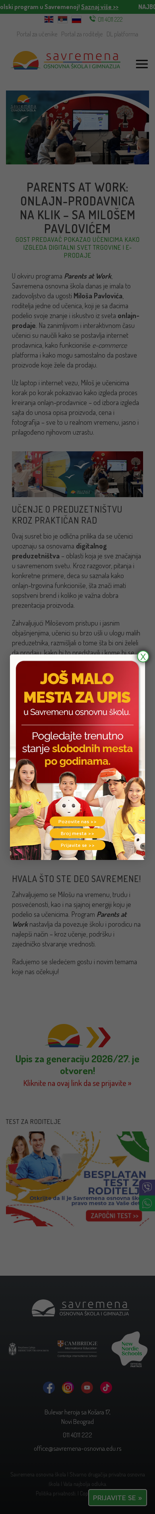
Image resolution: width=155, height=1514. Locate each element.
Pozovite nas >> (77, 821)
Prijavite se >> (78, 845)
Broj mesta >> (77, 833)
